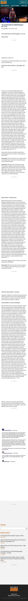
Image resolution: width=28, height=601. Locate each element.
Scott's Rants (15, 5)
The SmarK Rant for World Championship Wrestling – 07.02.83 (11, 552)
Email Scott (14, 594)
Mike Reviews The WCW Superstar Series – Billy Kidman (13, 546)
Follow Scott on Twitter (14, 595)
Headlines (24, 5)
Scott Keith (5, 28)
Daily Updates (5, 5)
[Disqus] (14, 445)
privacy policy (23, 598)
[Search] (26, 528)
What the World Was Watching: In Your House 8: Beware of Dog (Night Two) (13, 540)
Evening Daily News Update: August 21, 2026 (12, 535)
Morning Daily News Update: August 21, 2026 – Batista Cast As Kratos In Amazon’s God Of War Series (13, 558)
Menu (23, 2)
